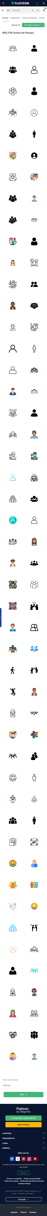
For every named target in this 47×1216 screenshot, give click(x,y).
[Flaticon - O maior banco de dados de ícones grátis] (20, 3)
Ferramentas (8, 1138)
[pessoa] (34, 48)
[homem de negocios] (13, 627)
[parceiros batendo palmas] (34, 670)
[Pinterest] (23, 1159)
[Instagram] (29, 1159)
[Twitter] (18, 1159)
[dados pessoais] (34, 799)
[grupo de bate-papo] (34, 263)
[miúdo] (34, 992)
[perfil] (34, 112)
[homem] (13, 305)
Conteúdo (6, 1133)
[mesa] (13, 606)
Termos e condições (14, 1179)
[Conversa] (13, 413)
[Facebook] (12, 1159)
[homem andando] (13, 670)
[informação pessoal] (13, 842)
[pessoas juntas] (13, 112)
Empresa (6, 1148)
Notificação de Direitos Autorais (32, 1181)
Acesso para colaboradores (23, 1118)
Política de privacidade (32, 1179)
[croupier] (13, 992)
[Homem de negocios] (13, 391)
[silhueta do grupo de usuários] (13, 134)
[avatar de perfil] (34, 198)
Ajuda (5, 1143)
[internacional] (13, 584)
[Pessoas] (13, 48)
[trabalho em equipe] (13, 734)
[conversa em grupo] (34, 220)
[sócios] (34, 734)
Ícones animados (29, 18)
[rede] (13, 284)
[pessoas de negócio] (13, 777)
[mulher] (34, 541)
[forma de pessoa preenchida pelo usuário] (13, 970)
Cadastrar (23, 1173)
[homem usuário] (34, 91)
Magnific (14, 1212)
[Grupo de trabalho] (13, 499)
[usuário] (13, 348)
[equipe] (13, 434)
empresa (6, 1085)
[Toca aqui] (34, 606)
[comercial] (34, 627)
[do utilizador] (34, 70)
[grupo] (13, 820)
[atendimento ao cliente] (13, 456)
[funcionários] (34, 1013)
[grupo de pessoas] (34, 1035)
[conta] (13, 477)
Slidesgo (33, 1212)
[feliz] (13, 692)
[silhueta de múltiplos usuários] (13, 198)
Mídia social (23, 1153)
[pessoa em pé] (34, 348)
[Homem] (34, 434)
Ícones (5, 18)
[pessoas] (13, 91)
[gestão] (34, 477)
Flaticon (23, 1212)
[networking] (34, 327)
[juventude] (13, 799)
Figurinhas (15, 18)
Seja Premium (23, 1124)
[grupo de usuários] (13, 70)
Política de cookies (11, 1181)
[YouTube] (35, 1159)
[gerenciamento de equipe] (13, 541)
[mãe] (13, 1013)
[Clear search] (32, 10)
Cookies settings (24, 1183)
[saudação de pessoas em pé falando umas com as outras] (34, 928)
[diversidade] (13, 155)
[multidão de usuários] (34, 305)
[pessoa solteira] (13, 263)
